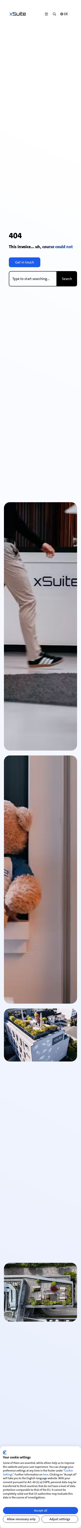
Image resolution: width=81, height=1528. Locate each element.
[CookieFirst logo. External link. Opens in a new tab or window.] (4, 1453)
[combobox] (33, 278)
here (45, 1474)
